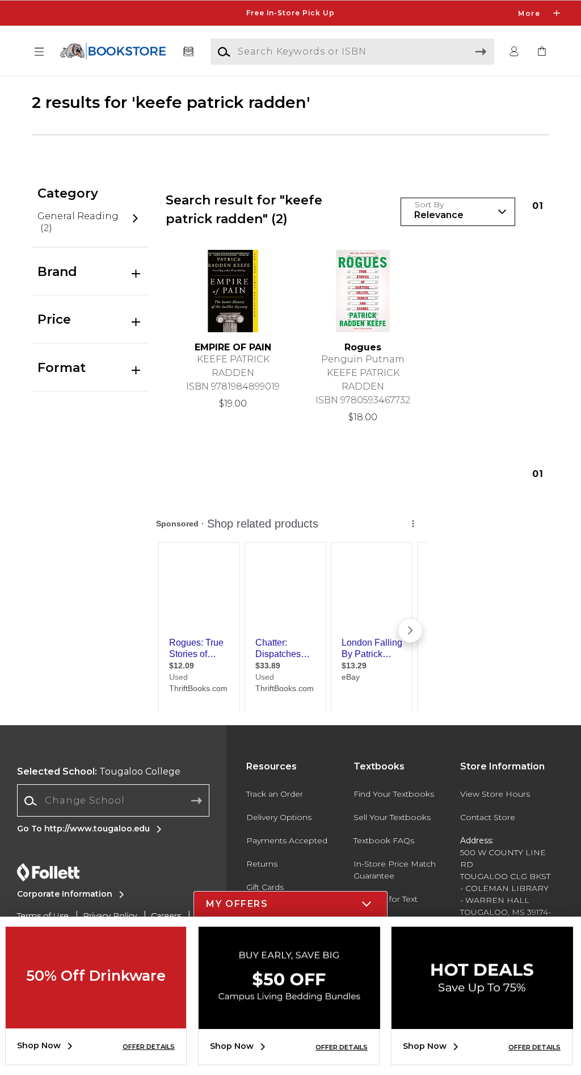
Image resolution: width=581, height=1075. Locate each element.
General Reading (78, 222)
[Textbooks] (188, 52)
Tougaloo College (98, 771)
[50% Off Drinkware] (96, 1020)
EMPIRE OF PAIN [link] (233, 347)
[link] (541, 52)
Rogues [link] (362, 347)
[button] (290, 13)
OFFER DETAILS (149, 1047)
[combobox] (113, 801)
